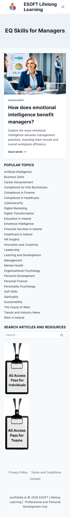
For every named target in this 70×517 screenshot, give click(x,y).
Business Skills (14, 177)
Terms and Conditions (46, 472)
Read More (17, 152)
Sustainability (13, 302)
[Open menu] (63, 6)
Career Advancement (18, 182)
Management (16, 100)
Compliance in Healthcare (21, 198)
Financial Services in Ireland (23, 229)
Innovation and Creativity (21, 244)
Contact (35, 479)
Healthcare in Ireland (18, 234)
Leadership (11, 250)
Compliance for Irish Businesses (25, 187)
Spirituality (11, 297)
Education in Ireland (17, 218)
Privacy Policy (18, 472)
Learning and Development (22, 255)
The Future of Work (17, 307)
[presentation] (35, 74)
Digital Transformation (19, 213)
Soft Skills (11, 291)
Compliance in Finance (19, 192)
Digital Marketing (15, 208)
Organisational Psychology (22, 270)
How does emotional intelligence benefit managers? (32, 115)
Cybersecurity (13, 203)
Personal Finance (16, 281)
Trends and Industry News (22, 312)
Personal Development (19, 276)
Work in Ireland (14, 317)
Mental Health (13, 265)
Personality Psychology (20, 286)
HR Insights (12, 239)
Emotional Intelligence (19, 223)
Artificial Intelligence (18, 172)
